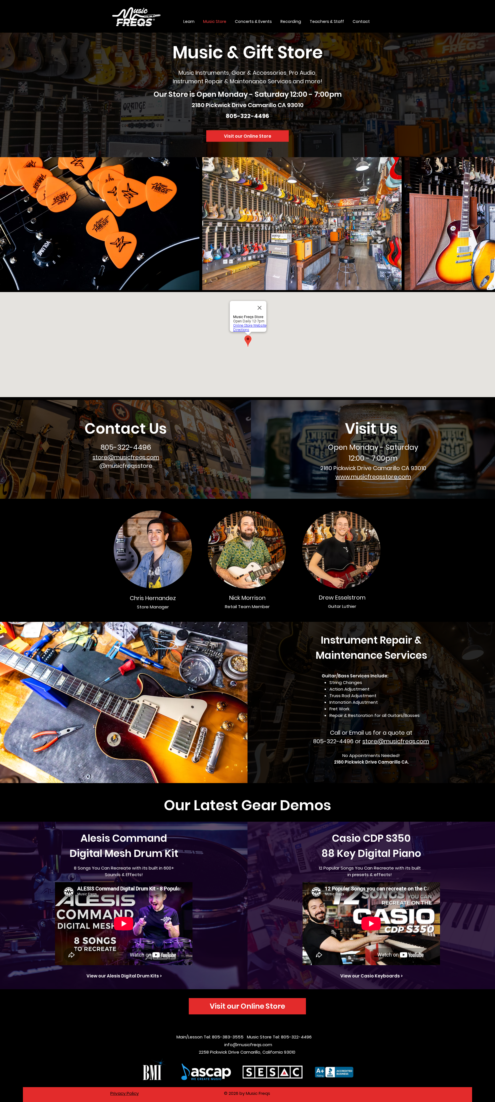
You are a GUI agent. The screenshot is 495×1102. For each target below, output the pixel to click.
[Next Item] (485, 223)
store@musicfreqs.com (126, 457)
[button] (189, 21)
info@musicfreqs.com (248, 1045)
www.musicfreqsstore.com (373, 477)
